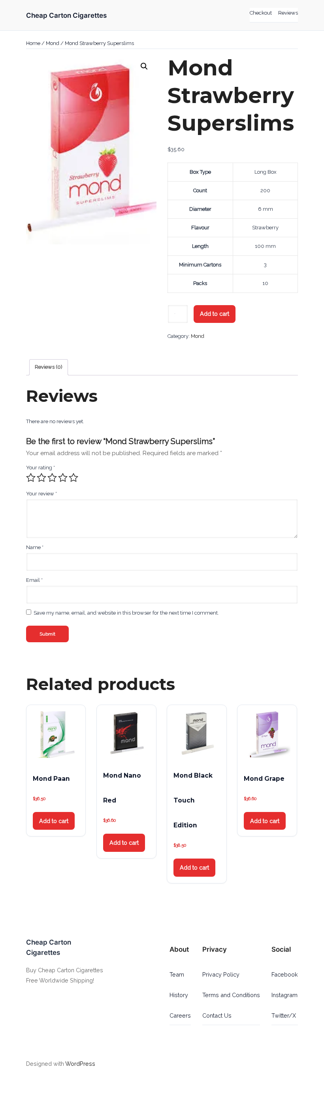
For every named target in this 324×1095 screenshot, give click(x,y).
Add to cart (214, 313)
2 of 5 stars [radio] (41, 477)
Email (34, 580)
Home (33, 43)
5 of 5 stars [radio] (73, 477)
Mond (52, 43)
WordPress (80, 1063)
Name (34, 547)
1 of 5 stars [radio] (31, 477)
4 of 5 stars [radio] (63, 477)
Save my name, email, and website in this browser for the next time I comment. (126, 613)
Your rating (40, 468)
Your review (41, 494)
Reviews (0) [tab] (48, 367)
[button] (144, 66)
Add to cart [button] (53, 821)
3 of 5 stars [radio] (52, 477)
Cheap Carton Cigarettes (66, 15)
